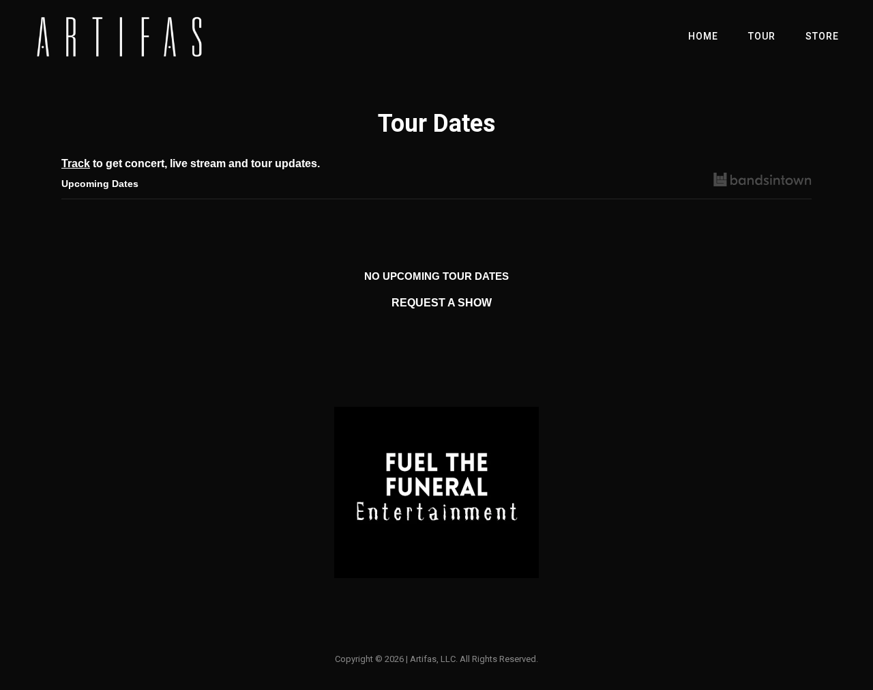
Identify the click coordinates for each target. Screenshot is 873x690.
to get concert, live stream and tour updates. (190, 163)
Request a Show (441, 302)
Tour (761, 36)
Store (822, 36)
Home (703, 36)
